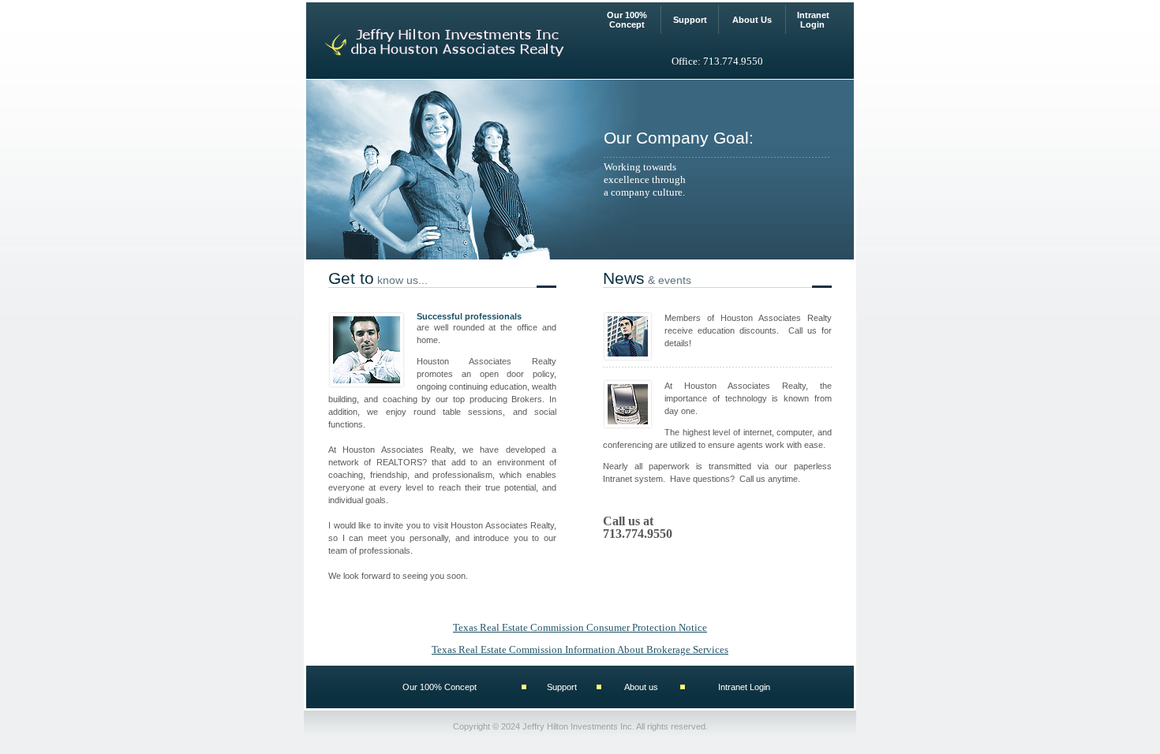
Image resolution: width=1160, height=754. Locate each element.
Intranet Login (813, 19)
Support (690, 19)
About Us (752, 19)
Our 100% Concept (627, 19)
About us (641, 687)
